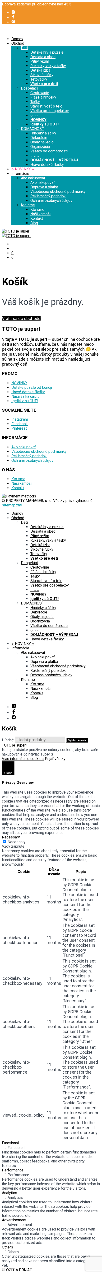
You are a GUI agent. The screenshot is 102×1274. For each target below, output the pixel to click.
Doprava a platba (44, 187)
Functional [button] (10, 1143)
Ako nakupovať (33, 178)
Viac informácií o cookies (23, 758)
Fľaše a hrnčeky (43, 97)
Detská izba (40, 70)
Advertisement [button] (14, 1220)
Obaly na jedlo (42, 142)
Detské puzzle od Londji (31, 387)
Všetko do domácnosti (49, 151)
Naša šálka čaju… (25, 396)
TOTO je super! (14, 745)
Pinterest (19, 428)
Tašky (35, 101)
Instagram (19, 419)
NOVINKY (38, 119)
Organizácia (40, 146)
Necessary (17, 842)
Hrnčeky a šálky (43, 133)
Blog (34, 223)
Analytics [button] (9, 1193)
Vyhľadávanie (77, 740)
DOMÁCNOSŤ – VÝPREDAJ (54, 160)
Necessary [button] (11, 837)
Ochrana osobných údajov (51, 200)
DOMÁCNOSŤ (32, 128)
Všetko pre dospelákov (49, 110)
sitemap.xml (12, 505)
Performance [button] (12, 1170)
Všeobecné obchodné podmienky (58, 191)
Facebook (19, 424)
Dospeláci (29, 88)
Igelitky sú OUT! (44, 124)
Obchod (17, 43)
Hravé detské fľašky (47, 164)
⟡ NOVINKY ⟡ (22, 169)
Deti (24, 48)
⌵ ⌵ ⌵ (34, 115)
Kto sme (28, 205)
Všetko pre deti (44, 84)
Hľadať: (8, 740)
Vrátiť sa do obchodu (21, 318)
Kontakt (36, 218)
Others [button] (7, 1247)
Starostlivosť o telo (46, 106)
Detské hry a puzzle (47, 52)
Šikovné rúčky (41, 75)
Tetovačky (38, 79)
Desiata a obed (43, 57)
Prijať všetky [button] (55, 758)
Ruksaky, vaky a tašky (48, 66)
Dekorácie (38, 137)
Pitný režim (39, 61)
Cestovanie (39, 93)
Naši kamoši (40, 214)
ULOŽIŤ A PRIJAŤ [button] (17, 1270)
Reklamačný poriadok (48, 196)
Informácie (20, 173)
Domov (17, 39)
